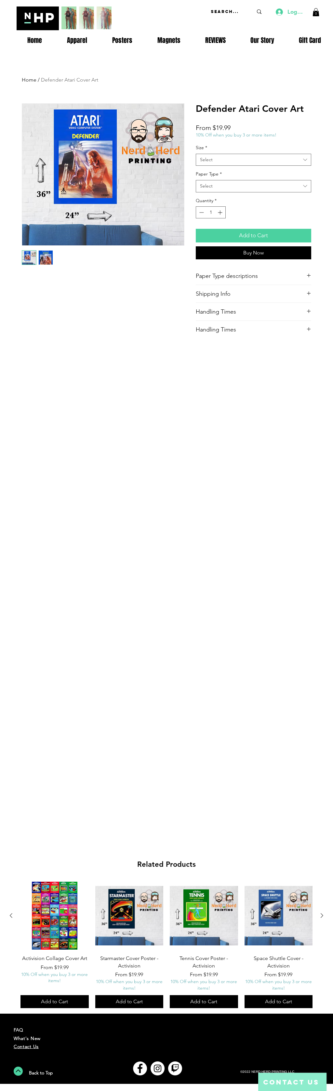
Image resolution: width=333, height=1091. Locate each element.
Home (29, 80)
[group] (166, 945)
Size (201, 147)
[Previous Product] (11, 915)
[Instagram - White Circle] (158, 1068)
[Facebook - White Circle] (140, 1068)
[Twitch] (175, 1068)
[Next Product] (322, 915)
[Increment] (221, 212)
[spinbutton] (211, 212)
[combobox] (253, 160)
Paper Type (209, 174)
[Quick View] (54, 916)
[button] (316, 12)
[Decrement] (201, 212)
